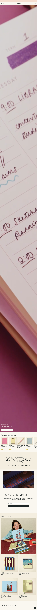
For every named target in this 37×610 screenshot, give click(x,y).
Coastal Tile (3, 572)
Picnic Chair (21, 595)
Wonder (2, 445)
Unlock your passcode (12, 501)
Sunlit (20, 572)
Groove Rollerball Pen (21, 445)
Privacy (14, 509)
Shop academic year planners (7, 429)
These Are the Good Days (5, 595)
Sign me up (18, 506)
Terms (12, 509)
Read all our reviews (4, 607)
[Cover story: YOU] (18, 218)
